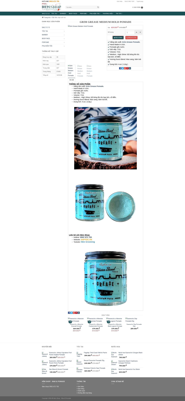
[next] (101, 44)
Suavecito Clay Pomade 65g (134, 325)
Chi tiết (71, 80)
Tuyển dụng (140, 1)
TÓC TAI (54, 17)
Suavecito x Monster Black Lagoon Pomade (115, 325)
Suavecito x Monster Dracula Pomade (76, 325)
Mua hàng (118, 37)
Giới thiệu (119, 1)
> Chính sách (81, 391)
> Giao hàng (80, 389)
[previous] (71, 44)
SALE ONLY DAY (129, 1)
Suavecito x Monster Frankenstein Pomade (96, 325)
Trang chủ (47, 17)
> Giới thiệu (80, 386)
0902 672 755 (86, 237)
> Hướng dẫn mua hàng (84, 393)
